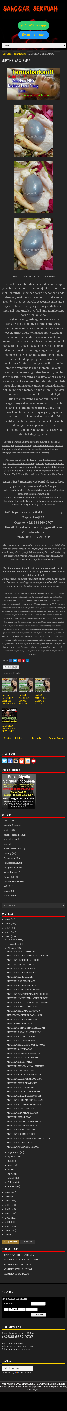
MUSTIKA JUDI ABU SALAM (19, 1264)
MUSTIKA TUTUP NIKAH (20, 1087)
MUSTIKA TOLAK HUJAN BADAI (24, 1032)
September (14, 1152)
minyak (7, 844)
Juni (10, 1165)
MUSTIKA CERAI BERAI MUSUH (24, 1096)
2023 (8, 932)
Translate (26, 1372)
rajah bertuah (11, 881)
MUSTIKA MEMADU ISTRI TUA (23, 1011)
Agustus (12, 1157)
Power (7, 877)
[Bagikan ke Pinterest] (17, 667)
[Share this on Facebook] (10, 660)
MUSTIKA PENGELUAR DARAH (23, 1091)
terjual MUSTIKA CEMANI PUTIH (40, 699)
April (10, 1174)
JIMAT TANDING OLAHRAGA (19, 1255)
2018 (8, 1205)
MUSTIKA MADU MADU (16, 1274)
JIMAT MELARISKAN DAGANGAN (24, 1015)
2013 (8, 1226)
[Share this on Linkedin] (27, 660)
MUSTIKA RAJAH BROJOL (21, 1108)
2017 (8, 1209)
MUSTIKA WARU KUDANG (18, 1269)
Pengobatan (10, 872)
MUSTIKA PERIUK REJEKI (21, 1134)
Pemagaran (9, 858)
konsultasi (9, 839)
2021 (8, 1192)
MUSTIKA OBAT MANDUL (20, 1070)
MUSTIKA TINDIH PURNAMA (22, 1006)
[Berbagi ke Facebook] (14, 667)
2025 (8, 923)
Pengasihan (10, 863)
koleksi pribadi (11, 835)
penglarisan (20, 54)
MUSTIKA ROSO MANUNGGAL (23, 1130)
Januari (12, 1186)
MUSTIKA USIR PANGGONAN (22, 1057)
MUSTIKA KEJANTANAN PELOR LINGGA (28, 1138)
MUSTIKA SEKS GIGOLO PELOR (23, 960)
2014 (7, 1222)
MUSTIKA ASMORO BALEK (21, 968)
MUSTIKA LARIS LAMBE (16, 60)
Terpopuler (28, 1241)
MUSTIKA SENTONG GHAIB (21, 951)
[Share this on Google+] (19, 660)
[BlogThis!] (7, 667)
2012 (8, 1230)
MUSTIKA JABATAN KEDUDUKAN (25, 1079)
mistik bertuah (11, 849)
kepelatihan (10, 825)
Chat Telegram (35, 34)
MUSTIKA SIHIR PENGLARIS (22, 1083)
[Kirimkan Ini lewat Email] (4, 667)
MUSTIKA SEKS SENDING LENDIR (22, 1259)
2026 (8, 919)
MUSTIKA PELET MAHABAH (22, 1019)
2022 (8, 936)
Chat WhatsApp (35, 25)
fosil (6, 820)
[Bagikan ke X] (11, 667)
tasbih (7, 891)
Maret (11, 1178)
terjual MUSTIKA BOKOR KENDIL (24, 699)
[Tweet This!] (15, 660)
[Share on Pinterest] (23, 660)
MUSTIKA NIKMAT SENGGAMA (23, 1053)
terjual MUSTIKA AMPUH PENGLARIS (8, 699)
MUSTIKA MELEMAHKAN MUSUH (25, 1066)
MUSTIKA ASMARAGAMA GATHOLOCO (27, 994)
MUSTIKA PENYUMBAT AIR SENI (24, 1104)
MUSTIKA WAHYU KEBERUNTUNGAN (27, 1002)
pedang (7, 853)
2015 (8, 1218)
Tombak (8, 895)
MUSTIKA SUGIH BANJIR (20, 964)
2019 (8, 1201)
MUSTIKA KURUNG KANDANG (23, 990)
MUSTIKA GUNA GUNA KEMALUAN (26, 1028)
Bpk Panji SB (33, 1389)
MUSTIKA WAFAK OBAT (19, 1049)
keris (6, 830)
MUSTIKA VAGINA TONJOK (21, 985)
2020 (8, 1196)
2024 (8, 928)
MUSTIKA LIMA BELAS (19, 1117)
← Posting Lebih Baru (13, 738)
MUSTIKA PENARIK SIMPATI (22, 1036)
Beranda (7, 54)
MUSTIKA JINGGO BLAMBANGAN (25, 1121)
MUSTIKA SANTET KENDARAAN (24, 1074)
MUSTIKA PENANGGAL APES (22, 1113)
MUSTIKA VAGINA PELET (20, 1142)
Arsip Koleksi (10, 1241)
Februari (12, 1182)
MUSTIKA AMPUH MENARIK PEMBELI (27, 998)
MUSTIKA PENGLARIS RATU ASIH (8, 729)
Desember (13, 940)
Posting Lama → (57, 738)
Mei (10, 1169)
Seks (6, 886)
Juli (10, 1161)
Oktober (12, 948)
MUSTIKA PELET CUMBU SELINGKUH (27, 955)
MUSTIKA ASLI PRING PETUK (23, 1147)
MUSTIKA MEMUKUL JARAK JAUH (26, 1045)
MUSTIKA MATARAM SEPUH (22, 1125)
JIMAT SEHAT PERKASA (19, 1023)
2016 (8, 1213)
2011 (7, 1234)
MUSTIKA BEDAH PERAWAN (22, 1040)
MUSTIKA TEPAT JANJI (19, 1062)
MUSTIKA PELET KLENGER (21, 972)
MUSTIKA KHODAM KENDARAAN (25, 1100)
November (14, 944)
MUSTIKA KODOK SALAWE (21, 981)
